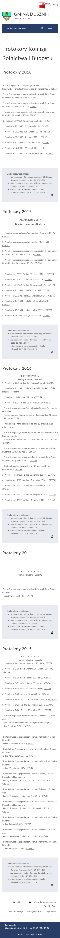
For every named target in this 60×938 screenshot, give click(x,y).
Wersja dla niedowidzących (44, 902)
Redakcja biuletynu (34, 911)
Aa (45, 906)
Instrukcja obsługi (15, 911)
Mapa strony (51, 911)
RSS (18, 902)
